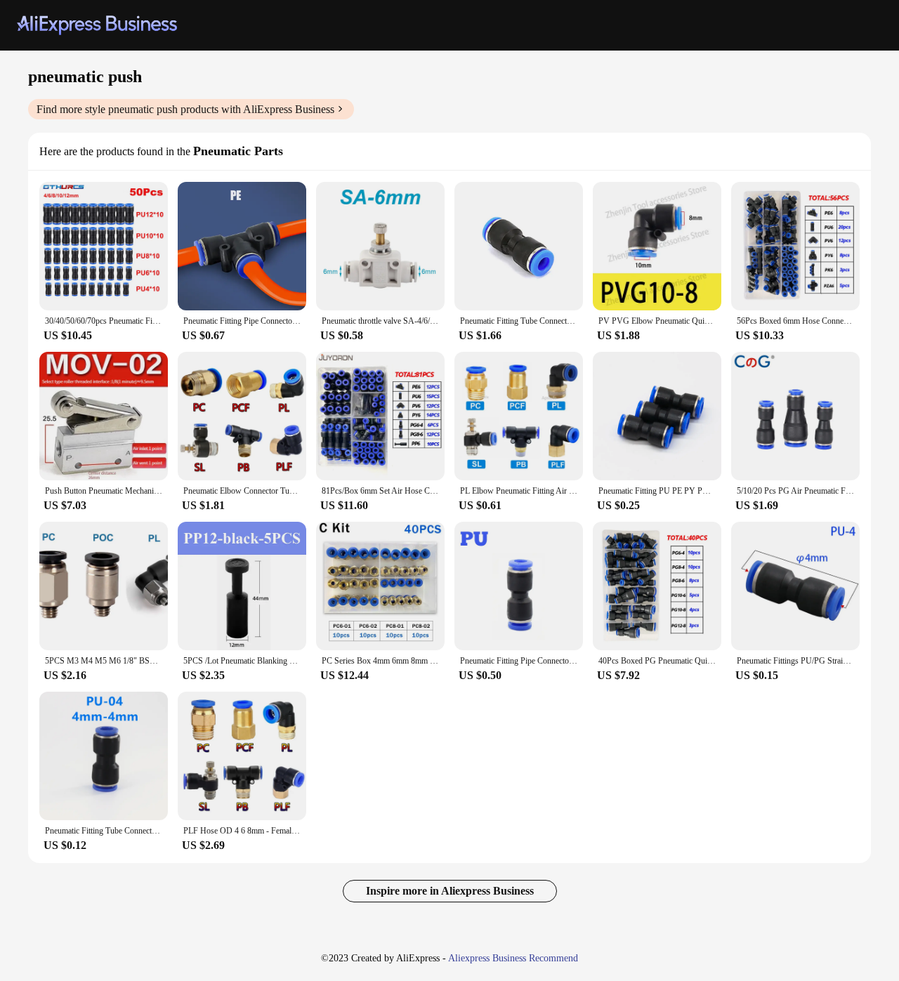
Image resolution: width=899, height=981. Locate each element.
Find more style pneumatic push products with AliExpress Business (185, 109)
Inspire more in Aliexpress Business (450, 891)
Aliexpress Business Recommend (513, 958)
